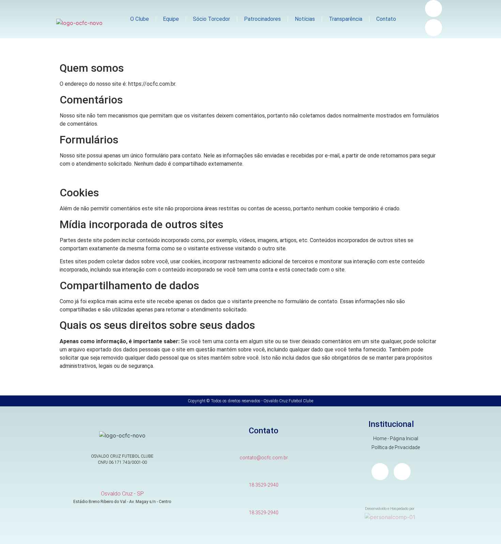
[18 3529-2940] (263, 473)
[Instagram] (433, 8)
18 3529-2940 (263, 485)
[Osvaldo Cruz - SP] (122, 481)
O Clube (139, 19)
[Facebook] (433, 27)
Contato (386, 19)
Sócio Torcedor (211, 19)
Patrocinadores (262, 19)
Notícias (305, 19)
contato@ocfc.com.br (264, 457)
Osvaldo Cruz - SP (122, 493)
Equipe (171, 19)
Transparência (345, 19)
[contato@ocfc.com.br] (263, 446)
